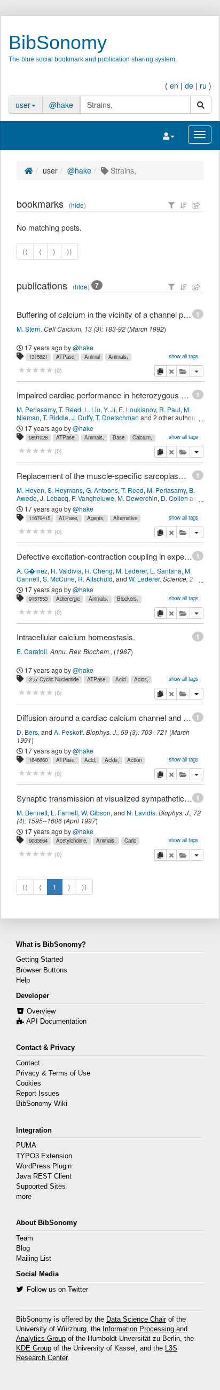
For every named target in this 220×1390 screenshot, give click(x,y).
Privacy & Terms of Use (53, 1073)
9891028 (38, 437)
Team (24, 1238)
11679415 (39, 518)
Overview (41, 1011)
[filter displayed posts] (171, 205)
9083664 (38, 840)
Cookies (28, 1083)
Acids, (141, 679)
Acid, (90, 760)
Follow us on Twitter (57, 1289)
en (174, 85)
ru (203, 85)
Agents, (96, 518)
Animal (92, 356)
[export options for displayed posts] (196, 205)
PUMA (26, 1145)
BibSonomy (58, 42)
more (24, 1196)
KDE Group (33, 1348)
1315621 (38, 356)
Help (23, 980)
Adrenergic (68, 598)
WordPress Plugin (44, 1166)
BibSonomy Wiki (41, 1104)
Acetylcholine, (72, 840)
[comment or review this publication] (35, 370)
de (189, 85)
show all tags (183, 356)
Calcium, (142, 437)
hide (77, 205)
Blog (23, 1248)
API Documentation (56, 1021)
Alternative (125, 518)
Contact (28, 1063)
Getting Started (39, 959)
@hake (61, 104)
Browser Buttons (41, 970)
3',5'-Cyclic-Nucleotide (53, 679)
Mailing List (33, 1258)
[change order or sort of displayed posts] (183, 205)
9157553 (38, 598)
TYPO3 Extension (44, 1156)
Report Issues (37, 1093)
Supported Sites (41, 1186)
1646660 (38, 760)
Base (118, 437)
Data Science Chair (136, 1319)
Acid (120, 679)
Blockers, (127, 598)
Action (134, 760)
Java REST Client (44, 1176)
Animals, (118, 356)
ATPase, (66, 356)
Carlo (130, 840)
